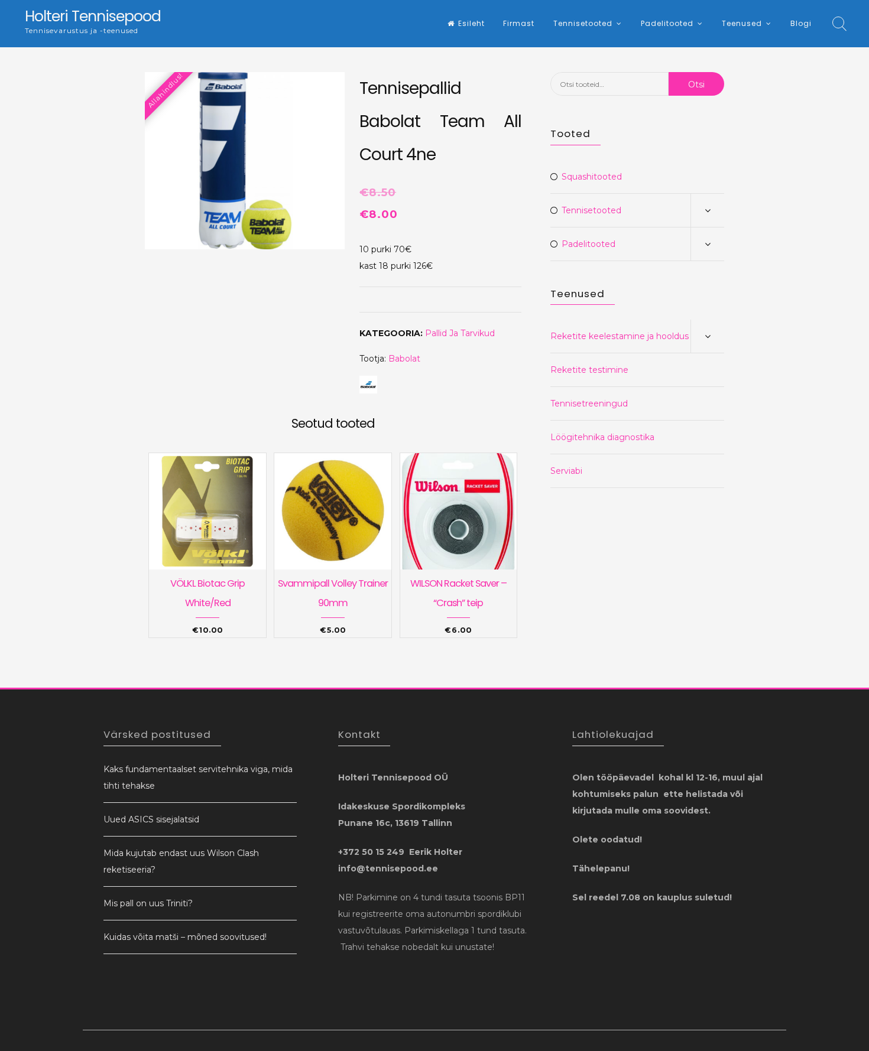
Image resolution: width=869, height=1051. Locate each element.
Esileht (471, 23)
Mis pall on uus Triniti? (148, 903)
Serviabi (566, 471)
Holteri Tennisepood (93, 16)
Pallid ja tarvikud (460, 333)
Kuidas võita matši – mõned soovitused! (185, 937)
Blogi (801, 23)
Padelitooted (667, 23)
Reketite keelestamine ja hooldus (619, 336)
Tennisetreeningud (589, 403)
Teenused (742, 23)
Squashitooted (592, 176)
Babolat (404, 358)
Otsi (696, 84)
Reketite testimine (589, 370)
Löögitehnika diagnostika (602, 437)
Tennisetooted (582, 23)
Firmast (518, 23)
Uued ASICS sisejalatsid (151, 819)
